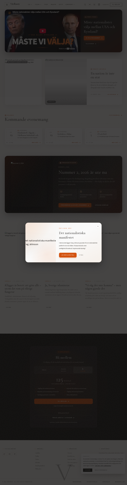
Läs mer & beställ (67, 255)
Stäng (81, 255)
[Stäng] (98, 226)
